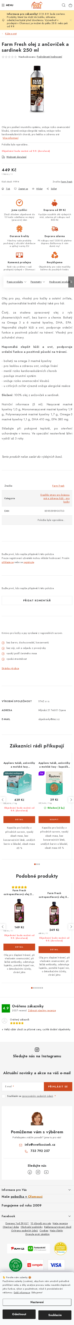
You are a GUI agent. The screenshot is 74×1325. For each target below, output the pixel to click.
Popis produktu (15, 282)
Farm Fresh (66, 181)
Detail (19, 819)
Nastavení (37, 1302)
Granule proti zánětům (37, 1234)
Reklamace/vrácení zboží (57, 1227)
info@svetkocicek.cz (40, 1144)
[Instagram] (38, 1172)
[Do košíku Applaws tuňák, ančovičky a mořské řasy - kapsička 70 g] (54, 819)
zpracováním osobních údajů (37, 1096)
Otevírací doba (11, 1227)
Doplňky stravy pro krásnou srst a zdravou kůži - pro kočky (55, 498)
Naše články (56, 1230)
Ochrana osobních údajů (24, 1230)
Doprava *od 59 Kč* (17, 1223)
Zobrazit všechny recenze (42, 1010)
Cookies (44, 1230)
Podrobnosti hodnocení (49, 56)
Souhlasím (55, 1315)
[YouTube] (46, 1172)
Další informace (22, 1292)
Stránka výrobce (10, 668)
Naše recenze (60, 1223)
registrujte (29, 562)
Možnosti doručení (17, 157)
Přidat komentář (37, 600)
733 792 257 (40, 1151)
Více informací (10, 138)
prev (3, 800)
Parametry (36, 282)
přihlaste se (8, 562)
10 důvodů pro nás (41, 1223)
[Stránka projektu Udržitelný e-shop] (15, 1264)
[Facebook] (30, 1172)
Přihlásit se (58, 1086)
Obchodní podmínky (32, 1227)
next (71, 800)
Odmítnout (19, 1314)
